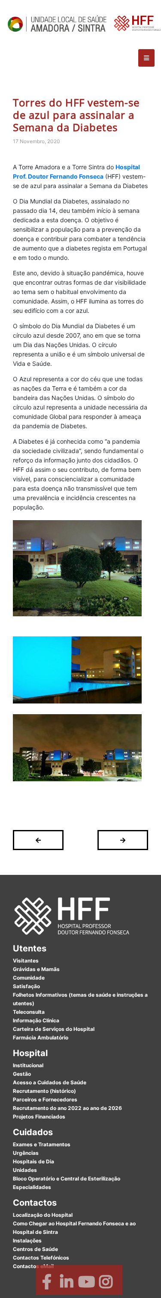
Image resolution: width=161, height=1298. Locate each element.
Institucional (28, 1065)
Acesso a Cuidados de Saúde (49, 1082)
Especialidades (32, 1187)
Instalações (27, 1240)
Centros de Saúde (35, 1249)
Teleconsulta (29, 1012)
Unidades (25, 1170)
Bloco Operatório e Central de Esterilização (66, 1178)
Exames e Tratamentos (41, 1144)
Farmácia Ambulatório (40, 1037)
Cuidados (33, 1132)
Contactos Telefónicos (41, 1257)
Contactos (35, 1203)
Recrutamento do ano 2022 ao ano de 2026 (67, 1108)
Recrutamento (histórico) (44, 1091)
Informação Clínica (36, 1020)
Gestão (22, 1074)
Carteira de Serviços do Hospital (53, 1029)
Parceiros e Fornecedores (45, 1099)
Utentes (29, 948)
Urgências (26, 1153)
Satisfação (26, 986)
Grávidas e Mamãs (36, 969)
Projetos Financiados (39, 1116)
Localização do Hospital (43, 1215)
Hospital (30, 1053)
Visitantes (26, 960)
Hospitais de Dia (33, 1161)
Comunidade (29, 977)
